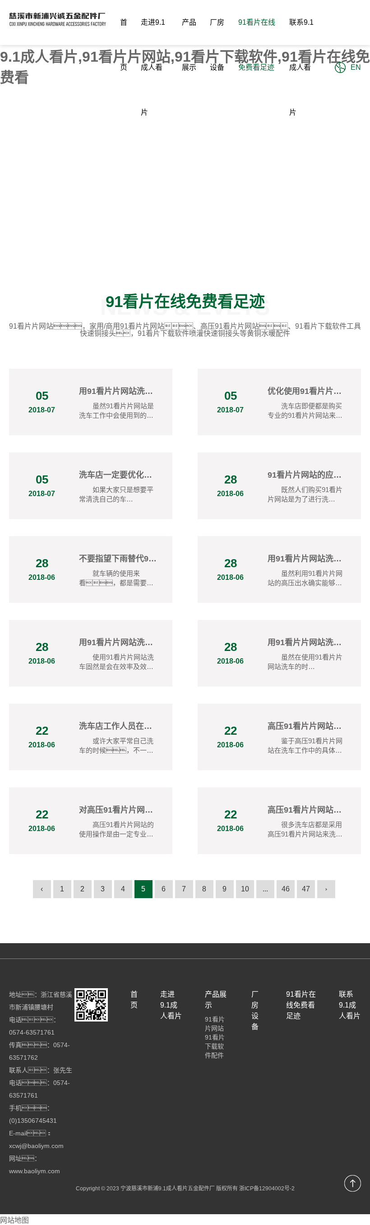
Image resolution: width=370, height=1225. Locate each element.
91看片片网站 (215, 1024)
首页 (123, 44)
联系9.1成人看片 (301, 67)
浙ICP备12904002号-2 (267, 1188)
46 (286, 889)
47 (306, 889)
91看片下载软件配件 (215, 1046)
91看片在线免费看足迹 (256, 44)
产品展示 (189, 44)
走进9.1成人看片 (153, 67)
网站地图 (14, 1220)
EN (356, 67)
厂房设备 (217, 44)
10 (245, 889)
